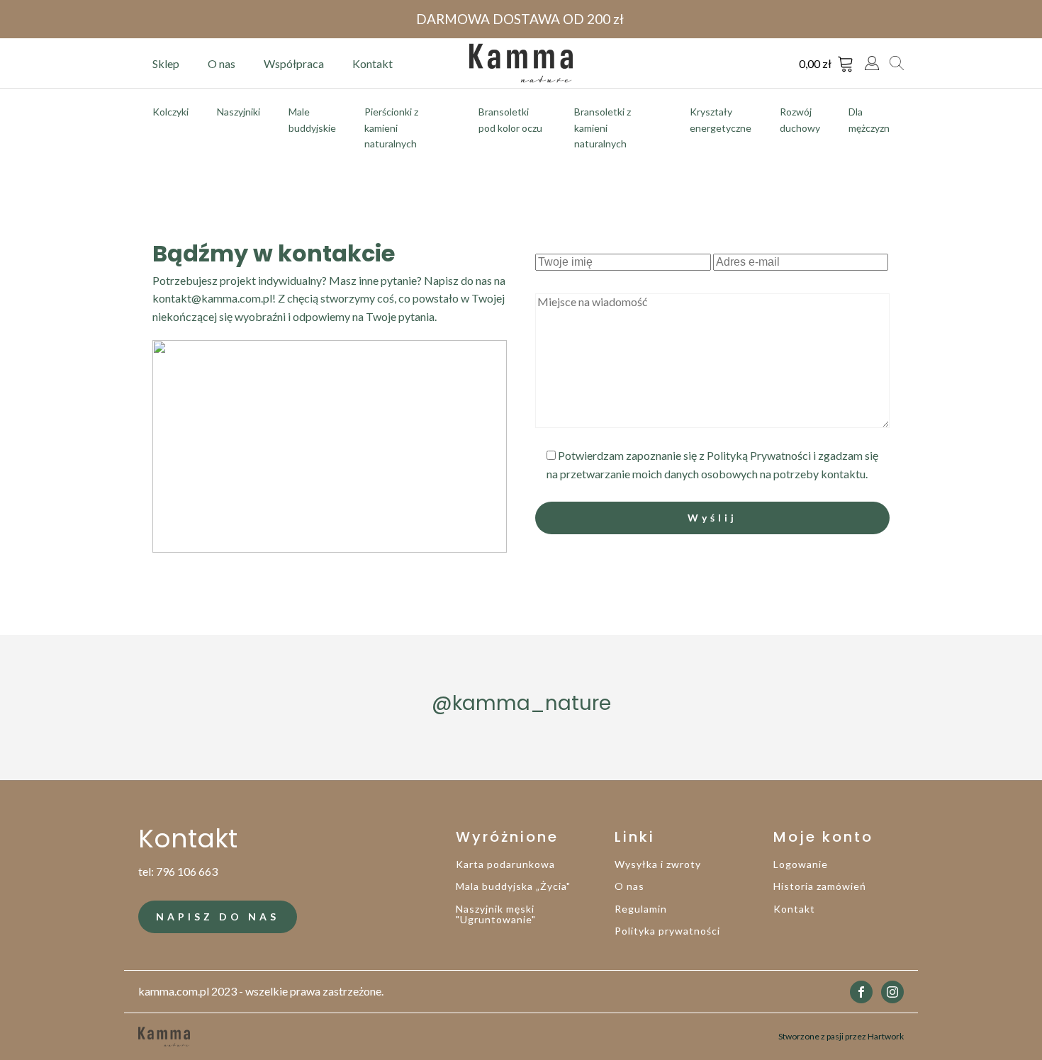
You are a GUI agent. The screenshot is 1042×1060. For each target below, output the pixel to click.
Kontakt (372, 63)
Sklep (165, 63)
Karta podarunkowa (505, 864)
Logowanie (800, 864)
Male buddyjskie (312, 119)
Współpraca (294, 63)
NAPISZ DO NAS (217, 916)
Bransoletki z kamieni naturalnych (602, 128)
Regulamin (641, 908)
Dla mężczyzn (869, 119)
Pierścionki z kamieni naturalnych (391, 128)
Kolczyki (170, 112)
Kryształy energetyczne (720, 119)
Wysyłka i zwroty (658, 864)
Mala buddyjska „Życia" (513, 886)
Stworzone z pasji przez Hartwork (841, 1036)
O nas (221, 63)
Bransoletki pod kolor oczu (510, 119)
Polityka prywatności (667, 930)
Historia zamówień (819, 886)
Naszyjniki (238, 112)
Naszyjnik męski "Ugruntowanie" (496, 914)
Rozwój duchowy (800, 119)
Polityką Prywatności (759, 455)
